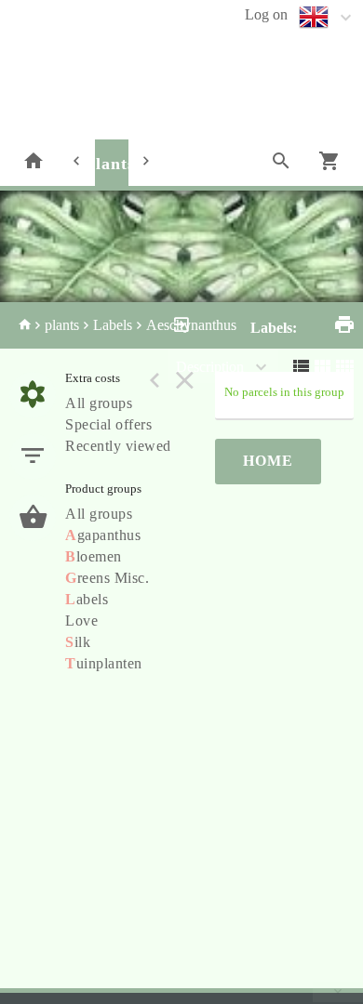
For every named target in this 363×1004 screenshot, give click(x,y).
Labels (112, 325)
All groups (98, 403)
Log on (266, 14)
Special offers (108, 424)
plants (110, 163)
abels (86, 599)
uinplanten (103, 663)
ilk (77, 642)
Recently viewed (118, 446)
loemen (93, 556)
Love (81, 620)
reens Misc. (107, 578)
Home (268, 461)
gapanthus (103, 535)
